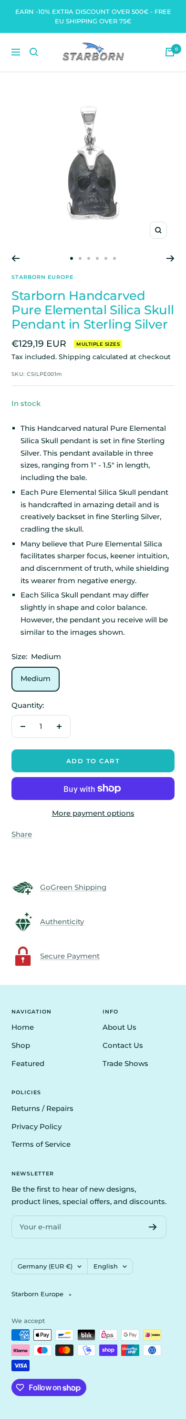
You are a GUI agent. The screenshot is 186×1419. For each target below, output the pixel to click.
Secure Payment (70, 955)
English (105, 1266)
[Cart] (170, 52)
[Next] (170, 258)
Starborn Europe (42, 277)
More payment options (93, 813)
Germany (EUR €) (45, 1266)
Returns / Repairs (42, 1108)
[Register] (153, 1227)
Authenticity (62, 921)
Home (22, 1027)
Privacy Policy (36, 1126)
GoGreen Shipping (73, 887)
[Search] (34, 52)
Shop (20, 1045)
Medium (36, 678)
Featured (27, 1063)
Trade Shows (125, 1063)
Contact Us (123, 1045)
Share (21, 834)
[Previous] (15, 258)
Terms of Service (41, 1144)
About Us (119, 1027)
